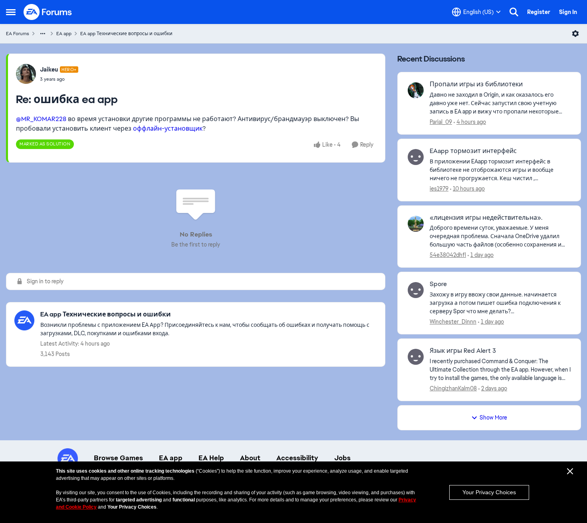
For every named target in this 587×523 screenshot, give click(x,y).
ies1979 (439, 188)
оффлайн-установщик (167, 128)
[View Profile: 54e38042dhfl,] (416, 224)
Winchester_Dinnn (453, 321)
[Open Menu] (575, 33)
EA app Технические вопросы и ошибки (126, 33)
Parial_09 (441, 121)
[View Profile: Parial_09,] (416, 90)
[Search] (514, 12)
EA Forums (17, 33)
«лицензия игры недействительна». (486, 218)
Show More (493, 417)
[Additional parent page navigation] (43, 33)
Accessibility (297, 457)
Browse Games (118, 457)
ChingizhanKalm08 (453, 388)
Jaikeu (49, 69)
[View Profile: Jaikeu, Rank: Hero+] (26, 74)
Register (538, 12)
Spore (438, 284)
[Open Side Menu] (11, 12)
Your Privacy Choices (489, 492)
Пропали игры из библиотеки (476, 84)
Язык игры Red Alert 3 (463, 351)
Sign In (568, 12)
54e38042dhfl (448, 255)
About (250, 457)
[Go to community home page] (48, 12)
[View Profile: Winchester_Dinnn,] (416, 290)
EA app (63, 33)
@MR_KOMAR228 (41, 119)
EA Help (211, 457)
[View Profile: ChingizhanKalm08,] (416, 357)
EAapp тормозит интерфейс (473, 151)
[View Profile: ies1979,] (416, 157)
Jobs (342, 457)
